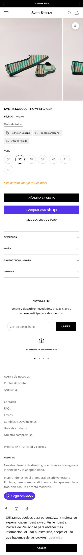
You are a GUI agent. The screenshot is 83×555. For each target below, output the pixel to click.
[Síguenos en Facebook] (6, 509)
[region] (41, 344)
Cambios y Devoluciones (20, 422)
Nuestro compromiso (18, 435)
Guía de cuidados (16, 428)
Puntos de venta (15, 383)
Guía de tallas (13, 124)
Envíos (8, 415)
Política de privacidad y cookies (25, 447)
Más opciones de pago (41, 219)
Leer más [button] (55, 537)
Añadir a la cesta (41, 197)
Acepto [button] (42, 547)
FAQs (7, 408)
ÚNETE (65, 326)
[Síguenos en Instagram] (17, 509)
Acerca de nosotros (17, 376)
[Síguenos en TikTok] (27, 509)
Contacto (10, 402)
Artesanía (10, 390)
